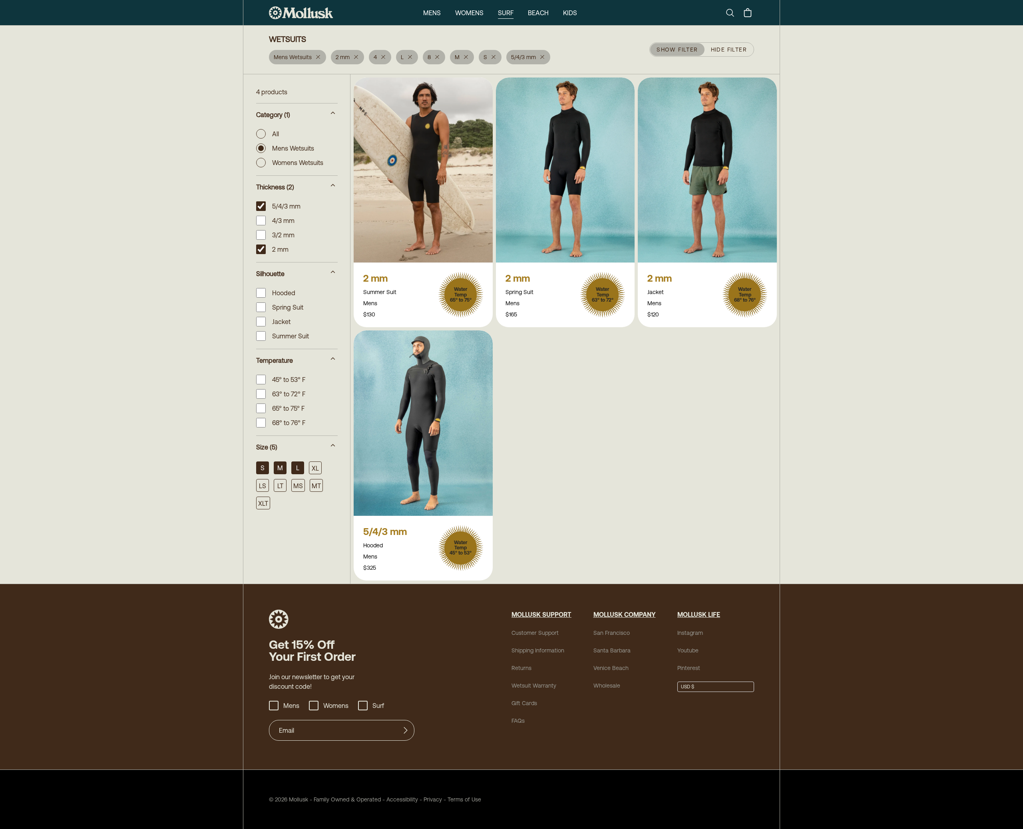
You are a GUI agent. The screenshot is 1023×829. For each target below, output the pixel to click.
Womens (469, 12)
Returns (521, 668)
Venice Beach (611, 668)
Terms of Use (464, 799)
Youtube (688, 650)
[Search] (733, 13)
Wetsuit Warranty (534, 685)
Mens (432, 12)
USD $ (687, 687)
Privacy (433, 799)
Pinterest (688, 668)
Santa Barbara (612, 650)
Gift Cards (524, 703)
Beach (538, 12)
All (275, 133)
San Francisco (611, 633)
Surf (505, 12)
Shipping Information (538, 650)
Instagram (690, 633)
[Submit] (405, 730)
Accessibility (399, 799)
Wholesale (606, 685)
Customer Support (535, 633)
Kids (570, 12)
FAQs (518, 721)
